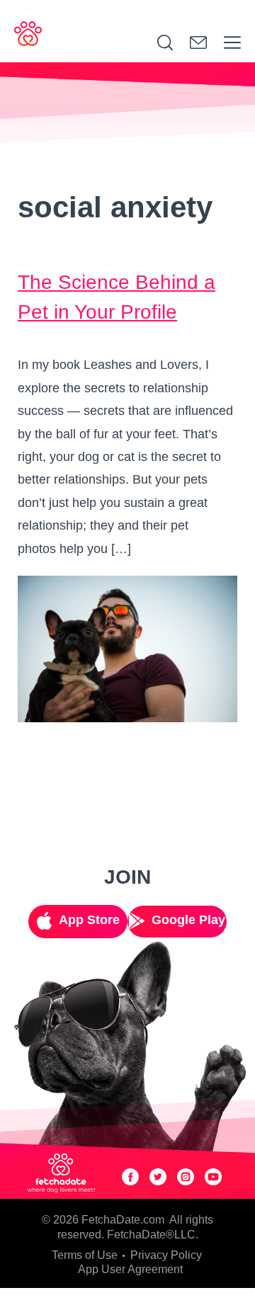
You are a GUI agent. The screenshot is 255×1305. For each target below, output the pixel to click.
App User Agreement (130, 1269)
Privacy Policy (166, 1255)
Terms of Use (85, 1255)
